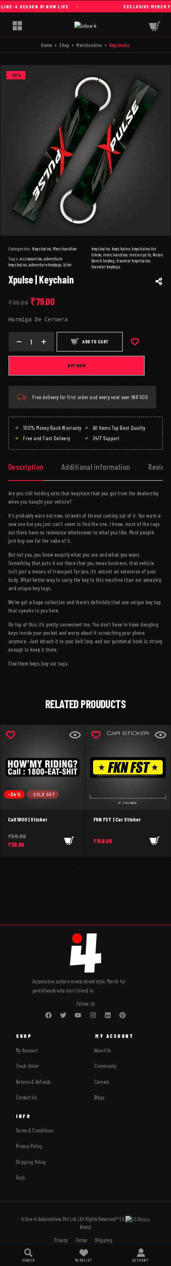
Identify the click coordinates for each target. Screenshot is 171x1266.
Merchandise (89, 45)
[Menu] (17, 25)
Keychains (41, 248)
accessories (31, 258)
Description (25, 466)
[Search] (28, 1255)
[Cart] (154, 25)
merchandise (115, 254)
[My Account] (140, 1255)
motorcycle (140, 254)
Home (46, 45)
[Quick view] (74, 734)
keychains (121, 248)
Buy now (77, 365)
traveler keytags (105, 266)
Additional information (96, 466)
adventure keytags (45, 264)
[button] (155, 841)
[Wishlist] (83, 1255)
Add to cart (95, 341)
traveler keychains (133, 260)
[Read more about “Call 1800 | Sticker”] (69, 841)
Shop (64, 45)
